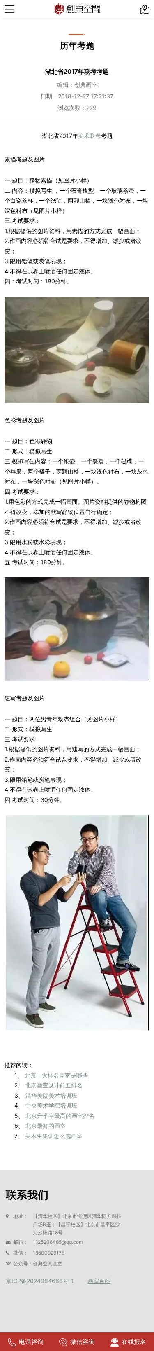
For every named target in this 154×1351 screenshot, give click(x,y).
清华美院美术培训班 (51, 1095)
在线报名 (134, 1342)
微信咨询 (82, 1342)
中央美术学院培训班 (51, 1105)
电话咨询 (31, 1342)
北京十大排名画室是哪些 (56, 1075)
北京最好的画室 (45, 1125)
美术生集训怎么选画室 (54, 1135)
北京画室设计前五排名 (54, 1085)
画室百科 (98, 1280)
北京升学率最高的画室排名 (59, 1115)
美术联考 (89, 135)
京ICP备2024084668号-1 (40, 1280)
